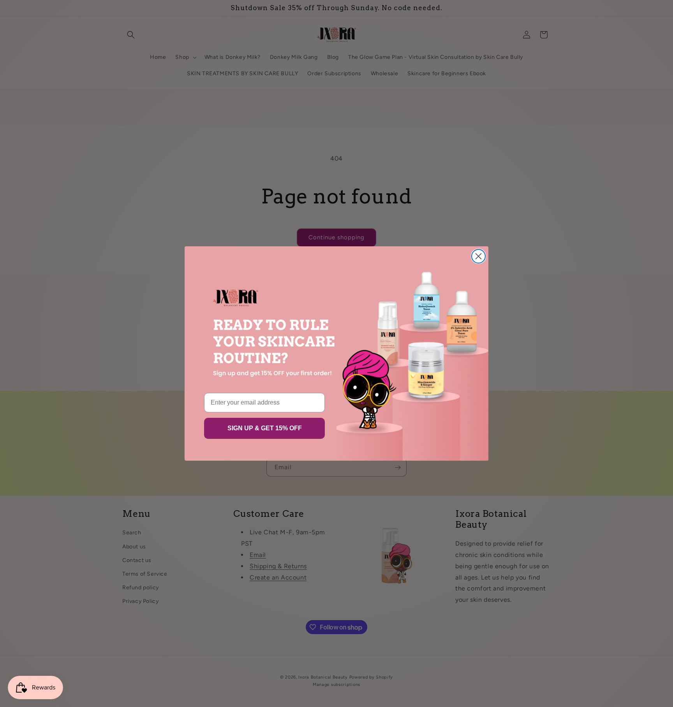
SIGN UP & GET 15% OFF (264, 428)
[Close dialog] (478, 256)
